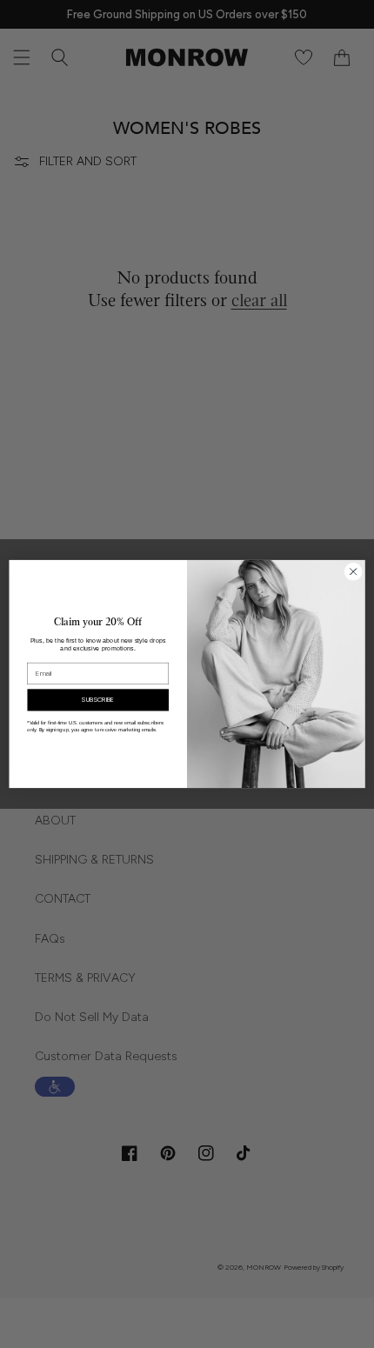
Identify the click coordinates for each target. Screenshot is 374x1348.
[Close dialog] (353, 571)
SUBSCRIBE (98, 700)
